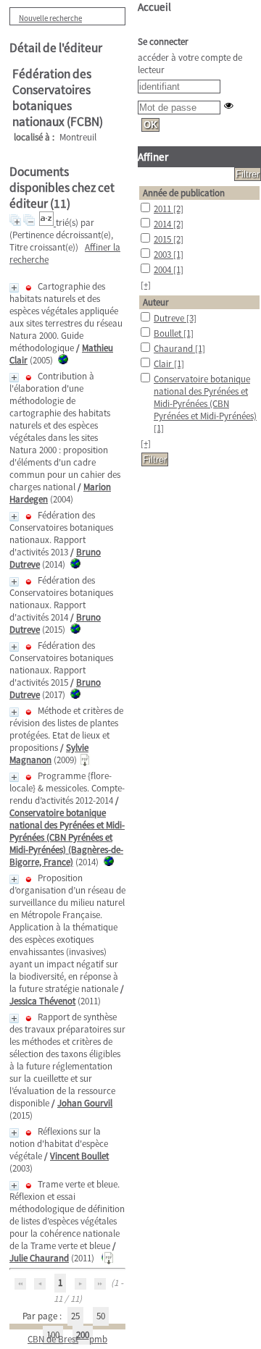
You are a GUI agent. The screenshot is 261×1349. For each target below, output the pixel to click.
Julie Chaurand (39, 1258)
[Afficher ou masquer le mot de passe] (228, 105)
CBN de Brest (53, 1339)
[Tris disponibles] (47, 223)
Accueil (154, 7)
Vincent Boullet (79, 1156)
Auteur (156, 302)
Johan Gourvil (84, 1103)
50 (100, 1316)
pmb (98, 1339)
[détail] (14, 288)
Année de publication (184, 193)
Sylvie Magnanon (48, 753)
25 (75, 1316)
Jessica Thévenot (42, 1001)
